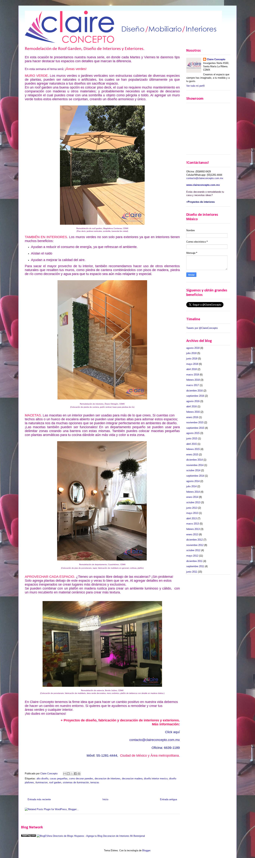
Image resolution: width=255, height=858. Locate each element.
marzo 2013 (192, 523)
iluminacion (41, 782)
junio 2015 (191, 438)
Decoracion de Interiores (116, 836)
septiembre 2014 (195, 475)
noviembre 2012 (194, 545)
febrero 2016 (193, 411)
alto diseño (42, 778)
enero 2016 (192, 417)
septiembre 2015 (195, 427)
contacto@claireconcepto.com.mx (154, 740)
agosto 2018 (193, 348)
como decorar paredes (81, 778)
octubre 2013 (193, 502)
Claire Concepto (216, 59)
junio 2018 (191, 358)
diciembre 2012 (194, 539)
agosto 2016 (193, 401)
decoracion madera (132, 778)
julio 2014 (191, 486)
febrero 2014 (193, 491)
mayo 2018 (192, 364)
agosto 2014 (193, 481)
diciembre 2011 (194, 561)
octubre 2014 (193, 470)
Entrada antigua (168, 799)
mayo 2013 (192, 513)
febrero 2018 (193, 379)
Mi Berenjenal (137, 836)
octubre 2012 (193, 550)
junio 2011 (191, 571)
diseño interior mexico (156, 778)
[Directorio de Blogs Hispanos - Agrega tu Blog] (69, 836)
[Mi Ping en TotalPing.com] (28, 836)
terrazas (94, 782)
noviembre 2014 (194, 465)
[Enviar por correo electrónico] (65, 773)
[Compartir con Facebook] (75, 773)
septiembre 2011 (195, 566)
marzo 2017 (192, 385)
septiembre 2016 (195, 395)
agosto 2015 (193, 433)
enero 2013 (192, 534)
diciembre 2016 (194, 390)
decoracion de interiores (107, 778)
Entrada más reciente (39, 799)
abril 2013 (191, 518)
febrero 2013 (193, 529)
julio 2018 (191, 353)
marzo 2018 (192, 374)
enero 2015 (192, 454)
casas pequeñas (59, 778)
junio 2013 (191, 507)
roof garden (55, 782)
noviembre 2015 (194, 422)
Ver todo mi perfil (195, 85)
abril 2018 (191, 369)
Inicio (105, 799)
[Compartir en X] (72, 773)
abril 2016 (191, 406)
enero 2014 (192, 497)
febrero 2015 (193, 449)
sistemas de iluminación (76, 782)
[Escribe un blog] (68, 773)
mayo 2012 (192, 555)
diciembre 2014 (194, 459)
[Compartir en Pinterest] (79, 773)
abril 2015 (191, 444)
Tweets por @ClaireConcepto (202, 328)
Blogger (146, 850)
